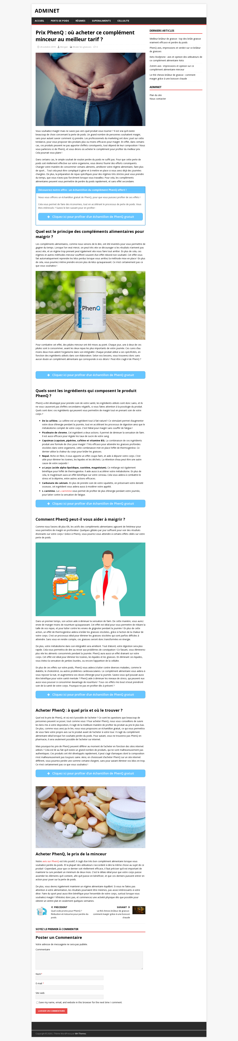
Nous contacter (158, 98)
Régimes (80, 20)
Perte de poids (60, 20)
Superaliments (101, 20)
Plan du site (156, 95)
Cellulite (123, 20)
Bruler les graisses (82, 46)
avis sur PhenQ (50, 861)
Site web (40, 992)
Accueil (39, 20)
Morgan (64, 46)
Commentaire (43, 949)
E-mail (39, 983)
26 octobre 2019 (48, 46)
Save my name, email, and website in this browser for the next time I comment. (80, 1002)
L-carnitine (65, 490)
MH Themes (80, 1033)
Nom (38, 973)
